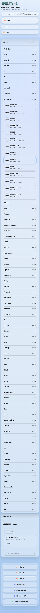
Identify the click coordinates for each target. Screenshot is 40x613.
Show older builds (20, 553)
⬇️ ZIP (9, 544)
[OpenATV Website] (10, 3)
